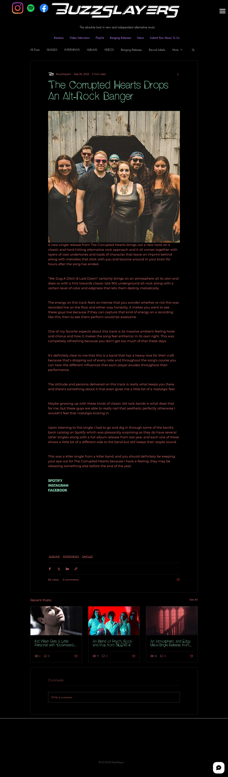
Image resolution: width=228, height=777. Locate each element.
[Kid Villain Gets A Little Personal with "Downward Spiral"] (56, 620)
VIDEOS (109, 50)
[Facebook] (44, 8)
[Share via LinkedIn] (67, 568)
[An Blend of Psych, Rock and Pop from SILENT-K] (114, 620)
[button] (193, 49)
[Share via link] (76, 568)
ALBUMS (92, 50)
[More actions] (178, 74)
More (175, 50)
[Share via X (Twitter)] (58, 568)
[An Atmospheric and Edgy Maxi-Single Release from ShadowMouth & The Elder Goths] (172, 620)
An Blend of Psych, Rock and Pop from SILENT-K (112, 643)
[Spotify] (31, 8)
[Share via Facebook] (49, 568)
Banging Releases (131, 50)
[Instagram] (17, 8)
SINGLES (52, 50)
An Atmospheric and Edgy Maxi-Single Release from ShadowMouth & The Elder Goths (171, 643)
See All (193, 599)
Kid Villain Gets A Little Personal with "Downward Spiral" (54, 643)
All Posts (35, 50)
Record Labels (157, 50)
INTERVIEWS (72, 50)
